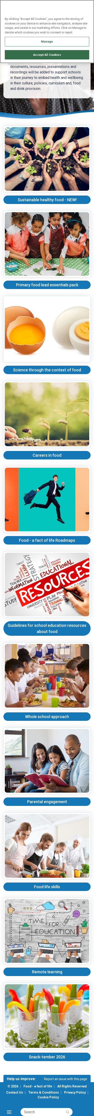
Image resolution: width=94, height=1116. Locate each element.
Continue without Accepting (73, 6)
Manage (47, 41)
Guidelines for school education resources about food (47, 628)
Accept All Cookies (47, 54)
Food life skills (47, 886)
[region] (47, 31)
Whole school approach (47, 716)
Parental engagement (47, 801)
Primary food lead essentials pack (47, 284)
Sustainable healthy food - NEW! (47, 199)
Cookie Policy (48, 1097)
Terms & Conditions (43, 1092)
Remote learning (47, 971)
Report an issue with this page (65, 1079)
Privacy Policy (75, 1092)
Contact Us (14, 1092)
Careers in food (47, 455)
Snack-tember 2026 (47, 1056)
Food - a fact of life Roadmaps (47, 540)
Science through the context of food (47, 370)
